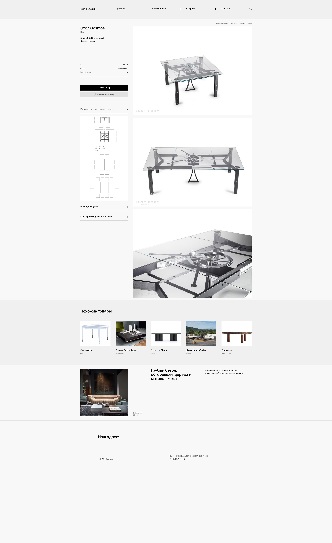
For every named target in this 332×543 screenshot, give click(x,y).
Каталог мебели (222, 23)
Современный (122, 69)
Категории (233, 23)
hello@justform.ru (105, 459)
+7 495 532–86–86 (177, 459)
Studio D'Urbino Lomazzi (92, 38)
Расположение (158, 9)
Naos (250, 23)
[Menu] (244, 8)
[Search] (251, 9)
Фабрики (190, 9)
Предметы (121, 9)
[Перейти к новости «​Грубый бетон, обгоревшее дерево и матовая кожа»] (104, 392)
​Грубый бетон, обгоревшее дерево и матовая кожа (171, 375)
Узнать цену (104, 88)
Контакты (226, 9)
